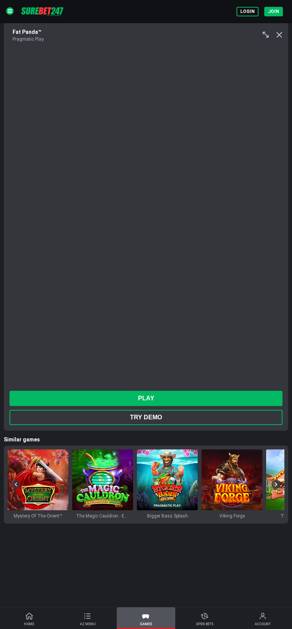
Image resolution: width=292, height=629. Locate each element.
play (146, 398)
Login (247, 11)
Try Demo (146, 417)
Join (273, 11)
